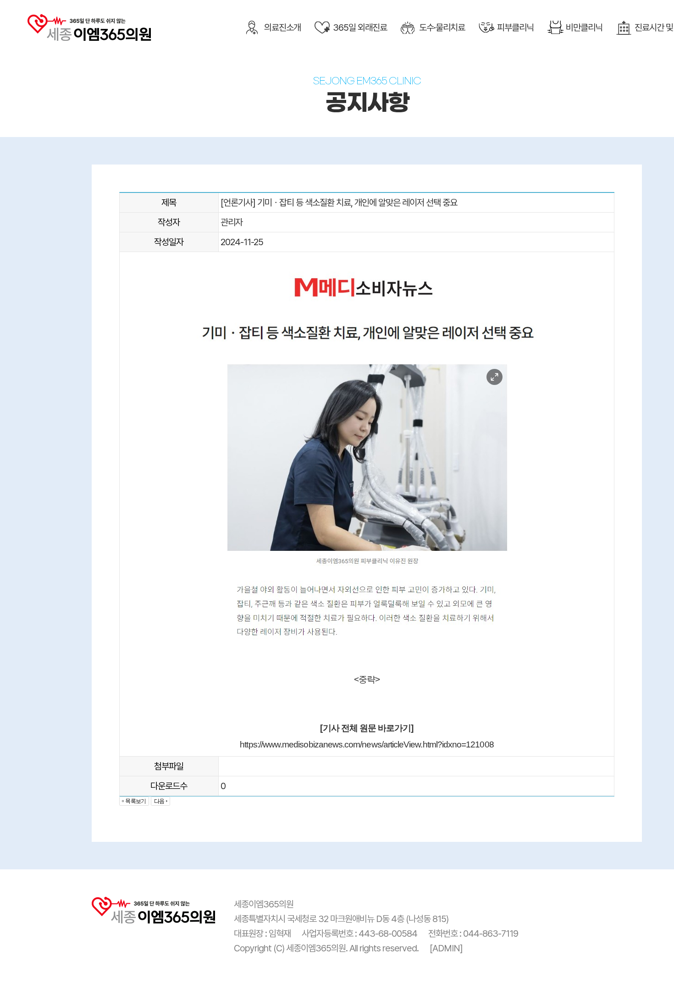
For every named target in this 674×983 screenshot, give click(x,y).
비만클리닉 (584, 27)
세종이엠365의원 (89, 29)
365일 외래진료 (360, 27)
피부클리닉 (515, 27)
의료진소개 (282, 27)
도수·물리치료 (442, 27)
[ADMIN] (446, 948)
